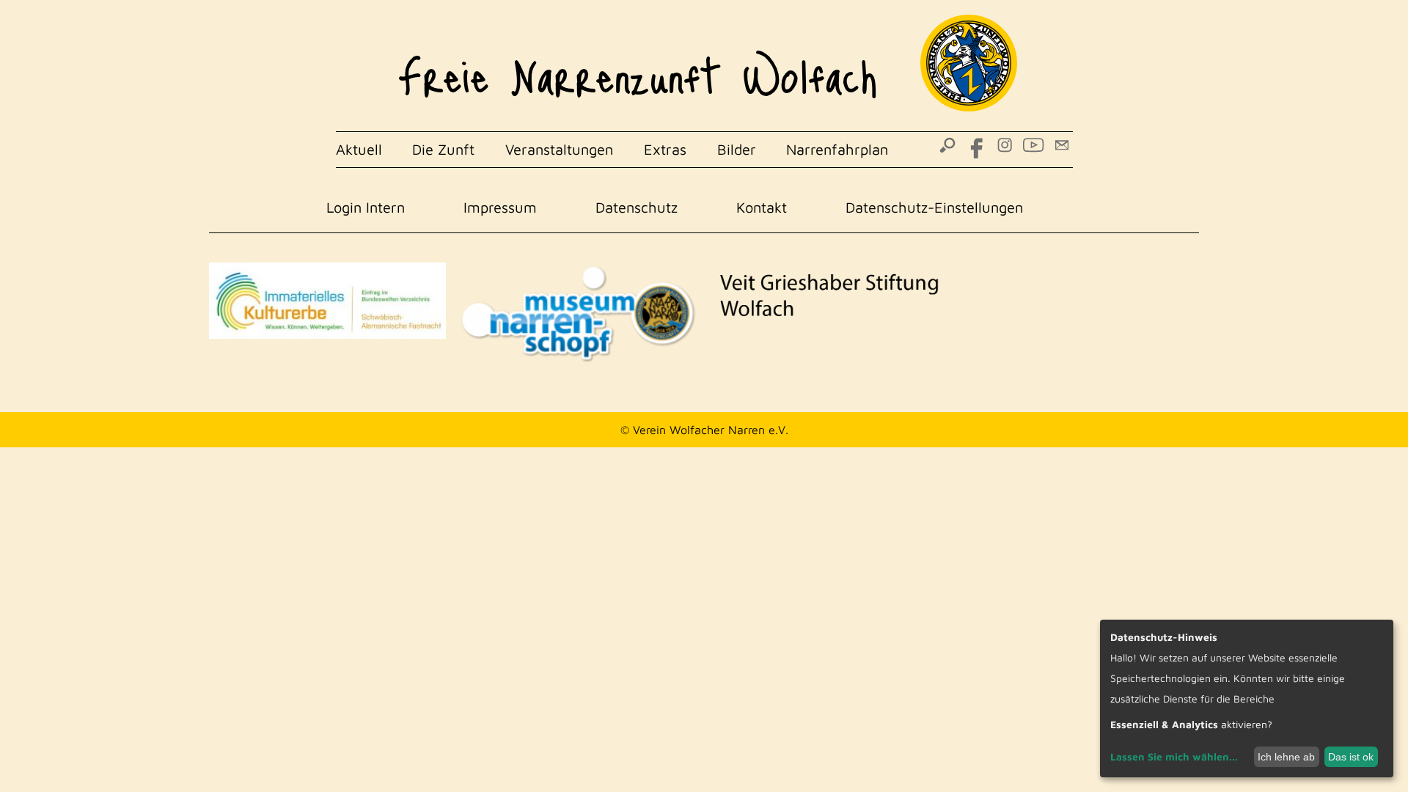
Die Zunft (443, 149)
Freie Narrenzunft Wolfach (637, 66)
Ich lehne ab (1286, 757)
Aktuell (359, 149)
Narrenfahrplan (837, 149)
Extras (665, 149)
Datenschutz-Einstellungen (934, 207)
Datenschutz (636, 207)
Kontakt (761, 207)
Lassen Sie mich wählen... (1174, 756)
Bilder (736, 149)
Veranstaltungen (559, 149)
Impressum (500, 207)
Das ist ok (1351, 757)
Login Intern (365, 207)
